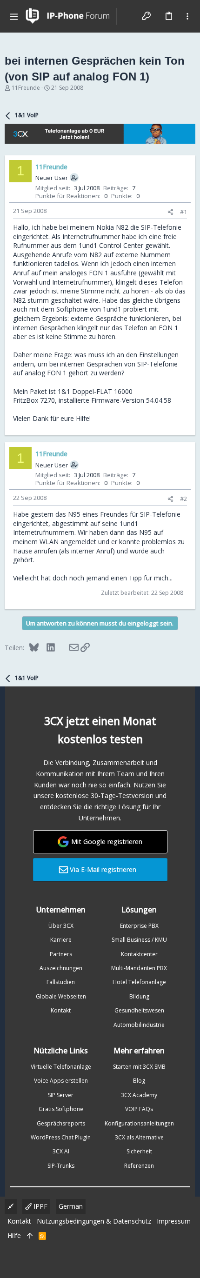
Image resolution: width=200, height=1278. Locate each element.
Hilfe (14, 1235)
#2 (183, 498)
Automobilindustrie (139, 1025)
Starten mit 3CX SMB (139, 1067)
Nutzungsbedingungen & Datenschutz (94, 1221)
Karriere (61, 940)
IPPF (39, 1206)
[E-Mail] (68, 647)
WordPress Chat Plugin (61, 1137)
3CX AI (61, 1151)
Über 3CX (60, 926)
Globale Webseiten (61, 996)
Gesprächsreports (61, 1123)
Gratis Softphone (61, 1109)
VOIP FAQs (139, 1109)
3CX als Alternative (139, 1137)
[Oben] (30, 1235)
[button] (14, 16)
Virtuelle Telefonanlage (61, 1067)
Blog (139, 1081)
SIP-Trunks (60, 1166)
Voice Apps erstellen (61, 1081)
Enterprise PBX (139, 926)
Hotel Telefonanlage (139, 982)
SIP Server (60, 1095)
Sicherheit (139, 1151)
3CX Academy (139, 1095)
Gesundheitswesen (139, 1010)
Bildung (139, 996)
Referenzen (139, 1166)
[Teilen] (170, 211)
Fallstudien (61, 982)
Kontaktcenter (139, 954)
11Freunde (26, 88)
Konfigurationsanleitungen (139, 1123)
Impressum (174, 1221)
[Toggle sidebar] (187, 16)
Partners (61, 954)
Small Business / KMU (139, 940)
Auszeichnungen (61, 968)
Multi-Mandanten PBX (139, 968)
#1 (183, 211)
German (71, 1206)
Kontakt (61, 1010)
